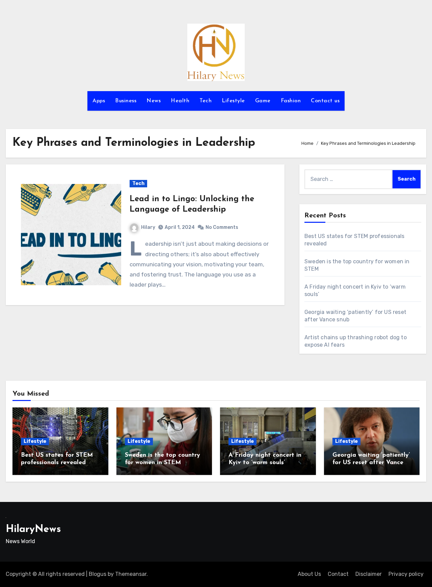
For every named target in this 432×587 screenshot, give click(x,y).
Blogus (97, 574)
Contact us (325, 101)
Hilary (148, 227)
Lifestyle (233, 101)
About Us (309, 574)
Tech (205, 101)
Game (263, 101)
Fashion (291, 101)
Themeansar (130, 574)
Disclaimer (368, 574)
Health (180, 101)
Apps (98, 101)
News (153, 101)
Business (125, 101)
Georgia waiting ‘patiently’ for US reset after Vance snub (371, 462)
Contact (338, 574)
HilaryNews (33, 529)
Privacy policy (406, 574)
